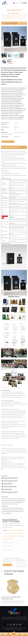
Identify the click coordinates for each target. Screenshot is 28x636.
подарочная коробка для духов (10, 478)
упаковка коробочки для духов (10, 492)
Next (25, 589)
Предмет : (14, 534)
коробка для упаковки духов (10, 486)
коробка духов (15, 13)
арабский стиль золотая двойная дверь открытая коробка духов (11, 597)
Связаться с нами (7, 141)
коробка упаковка (7, 489)
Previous (0, 589)
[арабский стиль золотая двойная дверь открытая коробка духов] (13, 586)
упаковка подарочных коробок (10, 480)
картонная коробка (8, 483)
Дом (10, 13)
